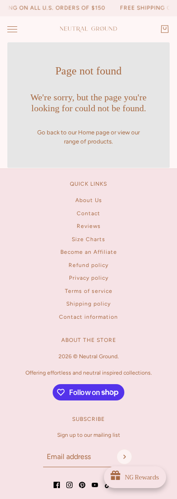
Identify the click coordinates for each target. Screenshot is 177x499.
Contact (88, 213)
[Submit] (124, 456)
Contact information (88, 317)
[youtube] (95, 485)
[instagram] (69, 485)
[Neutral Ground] (88, 29)
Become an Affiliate (88, 252)
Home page (93, 132)
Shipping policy (88, 304)
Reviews (89, 226)
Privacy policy (88, 278)
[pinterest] (82, 485)
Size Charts (88, 239)
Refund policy (88, 265)
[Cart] (165, 29)
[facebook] (57, 485)
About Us (88, 200)
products (100, 141)
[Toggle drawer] (12, 29)
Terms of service (89, 291)
